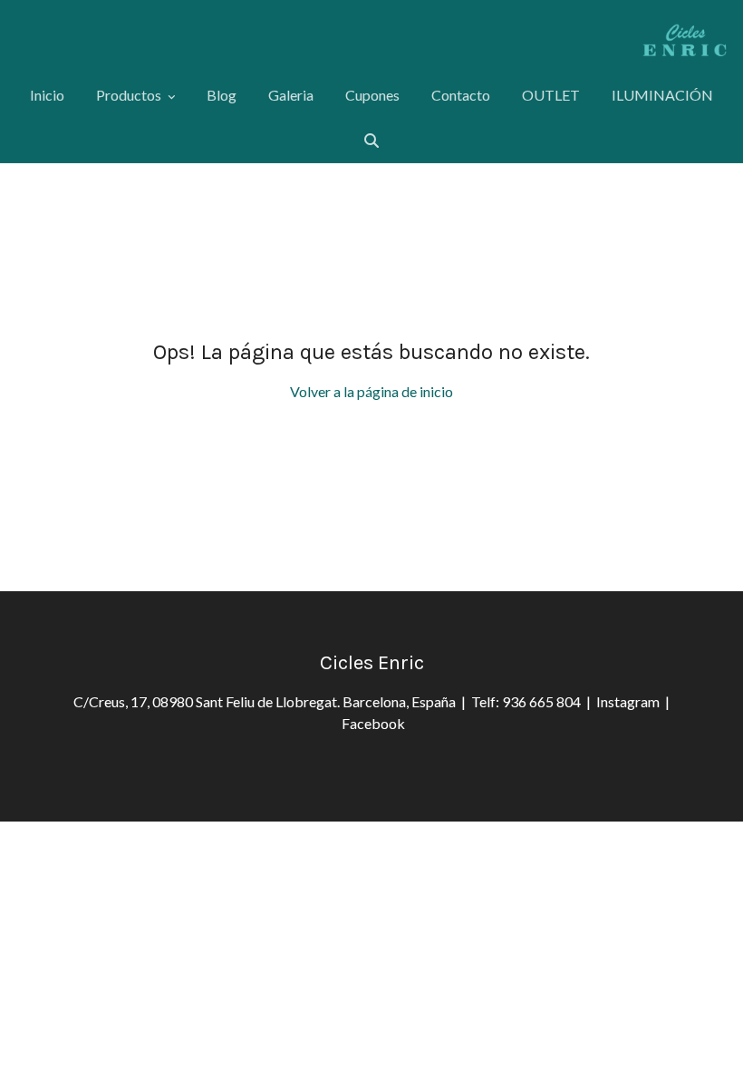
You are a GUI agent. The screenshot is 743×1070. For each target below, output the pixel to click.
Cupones (372, 94)
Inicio (47, 94)
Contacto (460, 94)
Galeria (291, 94)
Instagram (630, 701)
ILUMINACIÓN (662, 94)
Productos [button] (130, 94)
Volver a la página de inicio (371, 391)
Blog (221, 94)
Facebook (373, 723)
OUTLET (551, 94)
